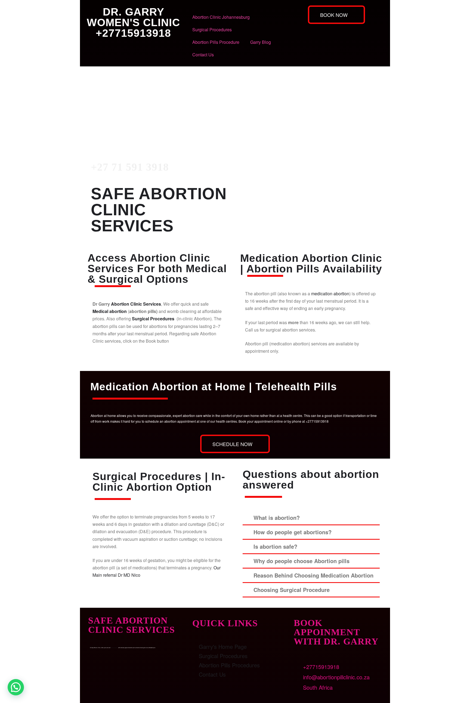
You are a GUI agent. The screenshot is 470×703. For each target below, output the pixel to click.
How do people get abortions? (292, 532)
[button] (311, 518)
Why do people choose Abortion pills (301, 561)
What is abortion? (276, 517)
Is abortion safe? (275, 546)
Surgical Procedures (212, 29)
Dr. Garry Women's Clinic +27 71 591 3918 (132, 107)
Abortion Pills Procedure (215, 42)
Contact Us (203, 54)
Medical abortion (109, 311)
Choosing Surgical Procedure (291, 590)
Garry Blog (260, 42)
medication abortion (330, 293)
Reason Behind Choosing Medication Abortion (313, 575)
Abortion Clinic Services (136, 304)
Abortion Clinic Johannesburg (221, 17)
